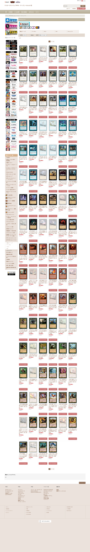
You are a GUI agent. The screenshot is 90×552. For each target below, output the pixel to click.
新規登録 (74, 8)
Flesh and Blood (34, 490)
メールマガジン (49, 510)
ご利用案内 (69, 508)
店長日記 (48, 508)
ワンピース (20, 489)
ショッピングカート (9, 510)
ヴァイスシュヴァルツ (48, 490)
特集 (27, 508)
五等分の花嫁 (46, 498)
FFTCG (19, 499)
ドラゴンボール (21, 493)
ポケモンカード (8, 489)
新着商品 (27, 510)
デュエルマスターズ (9, 490)
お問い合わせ (69, 510)
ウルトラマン (20, 492)
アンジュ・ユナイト (22, 501)
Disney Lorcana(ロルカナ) (36, 492)
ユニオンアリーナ (21, 490)
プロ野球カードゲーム (48, 495)
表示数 (21, 35)
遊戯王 (57, 489)
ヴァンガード (46, 493)
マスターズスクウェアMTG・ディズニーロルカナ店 (18, 5)
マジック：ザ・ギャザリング (36, 489)
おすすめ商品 (28, 512)
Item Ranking (28, 514)
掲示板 (48, 512)
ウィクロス (7, 492)
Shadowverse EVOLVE (48, 489)
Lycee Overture (8, 494)
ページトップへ (83, 482)
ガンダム (19, 494)
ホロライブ (46, 496)
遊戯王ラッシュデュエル (61, 490)
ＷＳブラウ (46, 492)
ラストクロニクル (11, 116)
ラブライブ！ (46, 499)
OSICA (19, 498)
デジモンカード (21, 496)
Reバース (45, 494)
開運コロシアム (21, 500)
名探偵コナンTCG (8, 493)
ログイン (69, 8)
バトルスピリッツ (21, 495)
